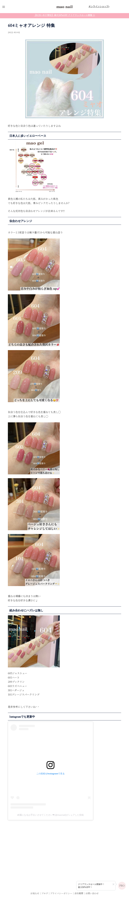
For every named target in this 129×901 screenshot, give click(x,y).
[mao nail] (64, 6)
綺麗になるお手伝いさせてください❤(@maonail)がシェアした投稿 (50, 815)
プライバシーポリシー (61, 893)
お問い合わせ (92, 893)
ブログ (44, 893)
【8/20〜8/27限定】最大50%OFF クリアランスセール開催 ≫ (64, 15)
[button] (113, 884)
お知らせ (34, 893)
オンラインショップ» (99, 6)
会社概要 (78, 893)
